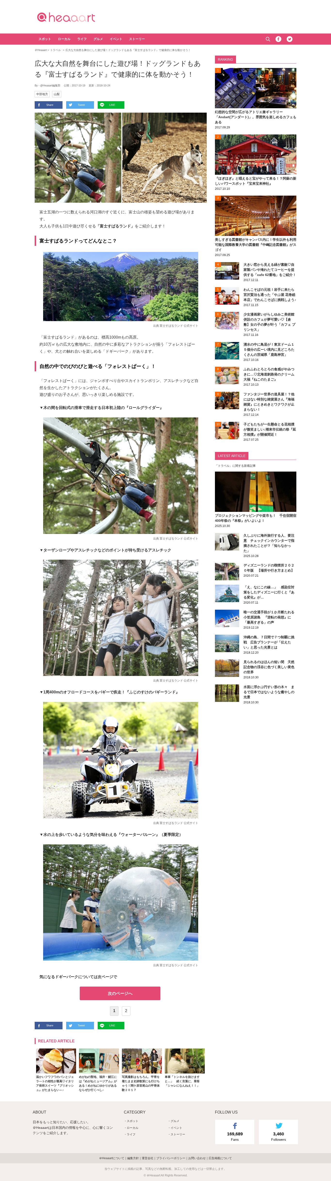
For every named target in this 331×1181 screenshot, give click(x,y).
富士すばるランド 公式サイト (179, 325)
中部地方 (42, 94)
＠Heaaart (75, 16)
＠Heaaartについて (111, 1158)
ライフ (82, 39)
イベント (116, 39)
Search (268, 39)
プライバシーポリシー (170, 1158)
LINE (112, 104)
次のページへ (120, 993)
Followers (278, 1136)
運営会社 (147, 1158)
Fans (235, 1136)
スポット (45, 39)
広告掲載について (220, 1158)
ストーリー (137, 39)
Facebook (278, 39)
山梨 (57, 94)
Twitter (289, 39)
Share (49, 104)
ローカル (64, 39)
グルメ (98, 39)
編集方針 (133, 1158)
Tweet (81, 104)
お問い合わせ (197, 1158)
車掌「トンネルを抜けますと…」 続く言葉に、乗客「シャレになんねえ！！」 (182, 1081)
